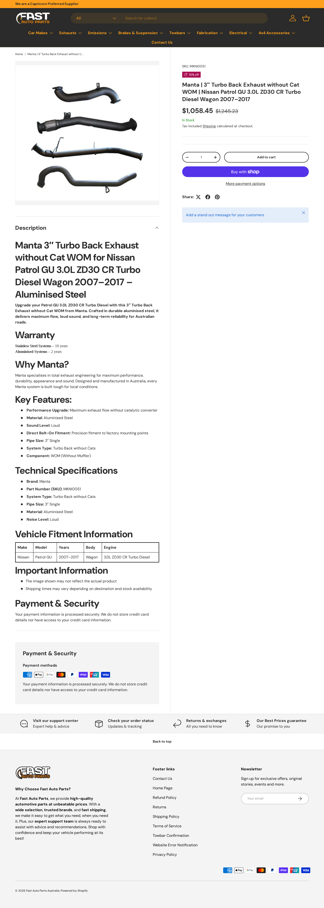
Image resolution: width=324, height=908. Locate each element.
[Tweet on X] (198, 197)
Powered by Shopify (74, 891)
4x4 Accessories (274, 32)
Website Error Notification (175, 844)
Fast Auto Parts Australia (43, 891)
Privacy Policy (165, 854)
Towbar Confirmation (171, 835)
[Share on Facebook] (208, 197)
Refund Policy (164, 797)
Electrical (238, 32)
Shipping (209, 126)
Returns (159, 807)
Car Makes (38, 32)
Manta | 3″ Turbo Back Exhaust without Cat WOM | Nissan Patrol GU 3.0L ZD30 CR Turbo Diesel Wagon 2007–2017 (56, 54)
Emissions (97, 32)
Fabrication (207, 32)
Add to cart (266, 157)
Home (19, 54)
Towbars (177, 32)
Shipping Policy (166, 816)
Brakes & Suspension (138, 32)
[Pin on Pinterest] (217, 197)
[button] (306, 18)
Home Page (162, 788)
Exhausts (67, 32)
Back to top (162, 741)
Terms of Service (167, 826)
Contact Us (162, 42)
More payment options (245, 183)
